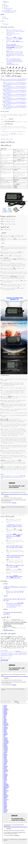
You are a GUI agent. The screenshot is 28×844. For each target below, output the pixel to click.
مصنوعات (5, 5)
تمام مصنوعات (5, 655)
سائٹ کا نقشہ (23, 652)
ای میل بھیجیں (5, 659)
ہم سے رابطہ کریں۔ (8, 12)
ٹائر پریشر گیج (12, 654)
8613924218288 (4, 660)
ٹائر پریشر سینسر (6, 652)
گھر (4, 4)
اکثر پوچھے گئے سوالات (10, 10)
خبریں (5, 6)
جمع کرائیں (4, 650)
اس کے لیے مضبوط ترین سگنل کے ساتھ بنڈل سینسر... (15, 556)
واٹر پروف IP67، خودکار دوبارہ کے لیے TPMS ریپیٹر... (14, 536)
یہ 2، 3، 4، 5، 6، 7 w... (12, 64)
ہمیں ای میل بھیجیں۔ (7, 138)
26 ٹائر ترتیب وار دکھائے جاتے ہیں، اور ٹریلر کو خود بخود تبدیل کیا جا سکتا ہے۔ (13, 477)
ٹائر (10, 655)
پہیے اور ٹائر (22, 654)
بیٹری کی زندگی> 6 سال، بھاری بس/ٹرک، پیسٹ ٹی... (14, 525)
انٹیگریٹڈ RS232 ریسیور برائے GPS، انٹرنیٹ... (14, 576)
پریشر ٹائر (4, 654)
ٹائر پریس (15, 652)
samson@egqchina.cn (8, 630)
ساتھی (8, 9)
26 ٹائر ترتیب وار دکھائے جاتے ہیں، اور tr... (14, 565)
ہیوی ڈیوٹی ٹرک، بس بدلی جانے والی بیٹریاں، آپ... (14, 546)
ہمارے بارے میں (8, 8)
